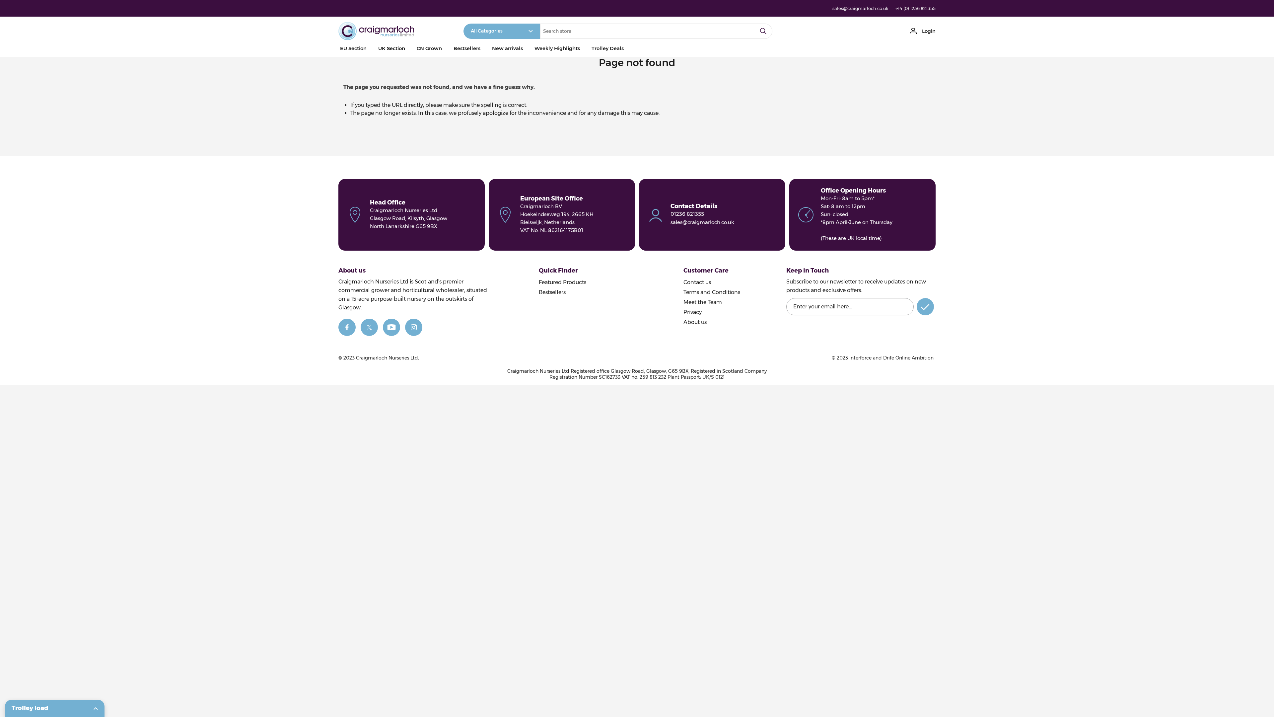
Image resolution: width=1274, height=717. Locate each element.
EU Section (353, 48)
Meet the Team (702, 302)
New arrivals (507, 48)
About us (695, 322)
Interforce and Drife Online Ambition (891, 358)
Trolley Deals (608, 48)
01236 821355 (687, 214)
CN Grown (429, 48)
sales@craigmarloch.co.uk (860, 8)
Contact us (697, 282)
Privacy (692, 312)
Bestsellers (467, 48)
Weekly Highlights (557, 48)
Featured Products (562, 282)
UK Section (391, 48)
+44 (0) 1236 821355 (915, 8)
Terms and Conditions (711, 292)
